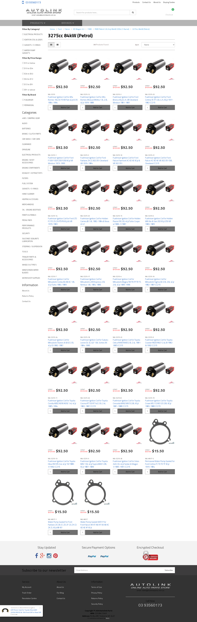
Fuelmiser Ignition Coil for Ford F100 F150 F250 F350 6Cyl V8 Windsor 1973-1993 (60, 160)
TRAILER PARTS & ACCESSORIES (29, 258)
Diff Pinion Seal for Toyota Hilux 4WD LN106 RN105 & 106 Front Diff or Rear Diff (26, 611)
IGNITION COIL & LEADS (33, 39)
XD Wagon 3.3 (78, 29)
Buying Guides (169, 2)
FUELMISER (28, 99)
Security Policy (97, 604)
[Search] (133, 12)
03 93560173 (33, 2)
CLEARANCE (26, 144)
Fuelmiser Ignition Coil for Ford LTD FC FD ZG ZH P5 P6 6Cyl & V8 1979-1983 (62, 221)
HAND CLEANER (28, 193)
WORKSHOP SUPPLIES (31, 277)
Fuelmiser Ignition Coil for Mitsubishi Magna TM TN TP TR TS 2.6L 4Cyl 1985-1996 (127, 282)
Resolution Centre (29, 598)
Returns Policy (28, 296)
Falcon (67, 29)
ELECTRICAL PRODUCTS (33, 34)
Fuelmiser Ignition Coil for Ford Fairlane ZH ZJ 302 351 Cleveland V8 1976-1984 (94, 160)
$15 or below (29, 63)
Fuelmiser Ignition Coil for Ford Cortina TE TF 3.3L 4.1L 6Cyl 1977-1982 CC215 (159, 99)
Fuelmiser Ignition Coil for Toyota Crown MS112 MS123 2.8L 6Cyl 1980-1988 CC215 (158, 403)
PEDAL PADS (27, 220)
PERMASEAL (29, 105)
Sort (137, 44)
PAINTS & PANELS (29, 214)
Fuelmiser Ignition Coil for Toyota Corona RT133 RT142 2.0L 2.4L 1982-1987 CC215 (94, 403)
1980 (89, 29)
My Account (26, 587)
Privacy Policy (96, 592)
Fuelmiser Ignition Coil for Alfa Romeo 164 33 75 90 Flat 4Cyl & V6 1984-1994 (62, 99)
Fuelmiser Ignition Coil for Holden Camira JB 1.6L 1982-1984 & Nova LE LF (94, 221)
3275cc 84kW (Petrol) (141, 29)
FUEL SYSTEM (27, 183)
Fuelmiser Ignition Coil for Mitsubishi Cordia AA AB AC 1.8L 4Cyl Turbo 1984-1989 (61, 282)
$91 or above (29, 89)
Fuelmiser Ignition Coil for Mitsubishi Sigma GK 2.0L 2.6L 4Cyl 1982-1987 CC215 (159, 282)
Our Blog (60, 592)
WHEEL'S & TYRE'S (29, 264)
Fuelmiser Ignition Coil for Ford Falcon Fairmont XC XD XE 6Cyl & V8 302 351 (126, 160)
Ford (60, 29)
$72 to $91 (28, 84)
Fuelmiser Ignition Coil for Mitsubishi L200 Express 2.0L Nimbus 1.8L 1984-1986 (92, 282)
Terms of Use (96, 587)
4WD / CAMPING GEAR (31, 118)
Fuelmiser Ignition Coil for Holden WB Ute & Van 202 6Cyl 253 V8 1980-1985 (159, 221)
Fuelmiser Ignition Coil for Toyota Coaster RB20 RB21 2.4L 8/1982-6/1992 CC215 (159, 342)
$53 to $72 (28, 79)
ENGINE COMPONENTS (31, 167)
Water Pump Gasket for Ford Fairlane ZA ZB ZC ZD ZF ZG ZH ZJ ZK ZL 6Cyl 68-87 (62, 524)
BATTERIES (26, 128)
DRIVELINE (26, 149)
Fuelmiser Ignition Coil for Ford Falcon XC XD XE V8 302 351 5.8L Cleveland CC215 (158, 160)
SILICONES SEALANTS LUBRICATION (30, 240)
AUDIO (24, 123)
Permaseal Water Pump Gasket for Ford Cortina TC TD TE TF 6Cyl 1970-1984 (160, 464)
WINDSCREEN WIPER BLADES (30, 271)
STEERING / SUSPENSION (32, 246)
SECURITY (26, 233)
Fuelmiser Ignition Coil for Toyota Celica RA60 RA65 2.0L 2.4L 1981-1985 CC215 (127, 342)
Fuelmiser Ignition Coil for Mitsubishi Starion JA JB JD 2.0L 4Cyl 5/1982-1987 (61, 342)
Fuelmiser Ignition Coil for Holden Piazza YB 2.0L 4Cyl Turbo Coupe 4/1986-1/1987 (126, 221)
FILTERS (25, 178)
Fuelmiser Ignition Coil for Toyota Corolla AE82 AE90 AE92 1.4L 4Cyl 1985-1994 (62, 403)
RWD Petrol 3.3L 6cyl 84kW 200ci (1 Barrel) (112, 29)
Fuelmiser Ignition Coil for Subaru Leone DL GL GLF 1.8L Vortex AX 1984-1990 (94, 342)
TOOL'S (25, 251)
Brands (67, 23)
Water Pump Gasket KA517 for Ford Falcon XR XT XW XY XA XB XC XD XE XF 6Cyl (94, 524)
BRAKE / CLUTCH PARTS (31, 133)
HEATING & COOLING (30, 199)
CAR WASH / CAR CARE (31, 139)
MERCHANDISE (28, 204)
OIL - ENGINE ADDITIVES (31, 209)
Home (52, 29)
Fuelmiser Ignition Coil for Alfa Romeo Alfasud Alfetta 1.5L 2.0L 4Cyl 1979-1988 (93, 99)
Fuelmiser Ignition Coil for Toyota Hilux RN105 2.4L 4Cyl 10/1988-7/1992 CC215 (61, 464)
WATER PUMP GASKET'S (28, 51)
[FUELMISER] (74, 79)
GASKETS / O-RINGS (32, 45)
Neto (107, 618)
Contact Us (146, 2)
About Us (157, 2)
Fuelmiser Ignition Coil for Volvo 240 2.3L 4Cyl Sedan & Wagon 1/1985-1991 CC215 (126, 464)
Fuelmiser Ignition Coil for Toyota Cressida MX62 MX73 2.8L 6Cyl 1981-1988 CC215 (126, 403)
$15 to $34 (28, 68)
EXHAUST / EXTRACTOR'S (32, 173)
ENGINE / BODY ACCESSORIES (28, 161)
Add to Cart (65, 107)
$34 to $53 (28, 73)
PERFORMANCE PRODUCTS (28, 226)
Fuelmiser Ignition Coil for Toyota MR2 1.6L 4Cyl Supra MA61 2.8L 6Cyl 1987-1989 (94, 464)
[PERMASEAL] (171, 443)
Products (136, 2)
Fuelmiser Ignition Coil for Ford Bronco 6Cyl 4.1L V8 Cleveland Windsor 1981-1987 (125, 99)
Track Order (26, 592)
